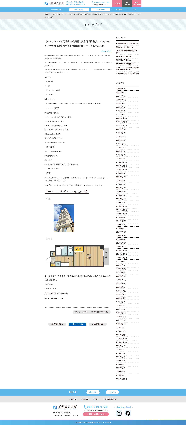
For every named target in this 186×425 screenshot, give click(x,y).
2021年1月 (119, 331)
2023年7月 (119, 224)
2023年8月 (119, 221)
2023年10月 (120, 213)
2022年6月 (119, 272)
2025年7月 (119, 136)
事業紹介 (73, 399)
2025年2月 (119, 155)
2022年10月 (120, 258)
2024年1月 (119, 202)
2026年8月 (119, 89)
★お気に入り (127, 3)
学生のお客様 (79, 9)
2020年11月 (120, 338)
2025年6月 (119, 140)
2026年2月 (119, 111)
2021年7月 (119, 309)
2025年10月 (120, 125)
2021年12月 (120, 291)
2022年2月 (119, 283)
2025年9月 (119, 129)
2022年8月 (119, 265)
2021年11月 (120, 294)
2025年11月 (120, 122)
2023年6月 (119, 228)
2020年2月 (119, 371)
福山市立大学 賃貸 (124, 56)
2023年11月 (120, 210)
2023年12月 (120, 206)
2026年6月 (119, 96)
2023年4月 (119, 235)
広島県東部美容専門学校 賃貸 (127, 43)
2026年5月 (119, 100)
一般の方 (112, 392)
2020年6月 (119, 357)
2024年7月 (119, 180)
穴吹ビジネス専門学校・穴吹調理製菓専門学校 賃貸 (91, 312)
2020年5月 (119, 360)
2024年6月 (119, 184)
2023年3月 (119, 239)
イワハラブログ (58, 14)
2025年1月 (119, 158)
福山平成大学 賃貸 (124, 60)
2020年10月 (120, 342)
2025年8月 (119, 133)
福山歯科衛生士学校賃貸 (125, 64)
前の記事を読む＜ (57, 324)
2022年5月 (119, 276)
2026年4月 (119, 103)
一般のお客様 (100, 9)
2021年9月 (119, 302)
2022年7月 (119, 269)
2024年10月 (120, 169)
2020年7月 (119, 353)
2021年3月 (119, 324)
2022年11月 (120, 254)
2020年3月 (119, 368)
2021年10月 (120, 298)
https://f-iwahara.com (54, 298)
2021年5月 (119, 316)
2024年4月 (119, 191)
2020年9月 (119, 346)
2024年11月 (120, 166)
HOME (47, 14)
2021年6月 (119, 313)
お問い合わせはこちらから (56, 293)
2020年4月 (119, 364)
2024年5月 (119, 188)
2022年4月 (119, 280)
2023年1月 (119, 246)
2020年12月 (120, 335)
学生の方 (93, 392)
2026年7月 (119, 92)
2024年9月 (119, 173)
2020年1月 (119, 375)
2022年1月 (119, 287)
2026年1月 (119, 114)
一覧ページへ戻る (77, 324)
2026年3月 (119, 107)
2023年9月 (119, 217)
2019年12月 (120, 379)
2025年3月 (119, 151)
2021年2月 (119, 327)
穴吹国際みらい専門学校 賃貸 (127, 73)
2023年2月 (119, 243)
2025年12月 (120, 118)
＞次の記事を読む (98, 324)
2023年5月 (119, 232)
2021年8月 (119, 305)
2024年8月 (119, 177)
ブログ (134, 9)
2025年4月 (119, 147)
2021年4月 (119, 320)
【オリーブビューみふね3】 (67, 192)
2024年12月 (120, 162)
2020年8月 (119, 349)
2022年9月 (119, 261)
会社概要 (119, 9)
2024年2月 (119, 199)
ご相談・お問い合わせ (136, 3)
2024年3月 (119, 195)
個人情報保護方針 (110, 399)
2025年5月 (119, 144)
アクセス (117, 3)
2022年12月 (120, 250)
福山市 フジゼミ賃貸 (124, 47)
